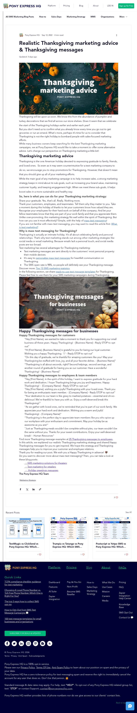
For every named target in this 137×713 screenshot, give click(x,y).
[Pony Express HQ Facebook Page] (7, 643)
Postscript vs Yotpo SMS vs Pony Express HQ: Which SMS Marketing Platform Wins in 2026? (111, 545)
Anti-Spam (22, 656)
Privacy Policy (28, 667)
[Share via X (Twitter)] (27, 489)
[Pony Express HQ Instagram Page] (28, 643)
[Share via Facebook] (20, 489)
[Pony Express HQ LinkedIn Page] (21, 643)
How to (42, 17)
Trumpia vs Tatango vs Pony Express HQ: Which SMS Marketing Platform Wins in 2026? (68, 545)
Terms (7, 656)
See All (129, 512)
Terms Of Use (43, 667)
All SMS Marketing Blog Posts (20, 17)
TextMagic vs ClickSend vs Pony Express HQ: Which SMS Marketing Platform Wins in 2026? (23, 545)
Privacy (14, 656)
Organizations (107, 17)
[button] (25, 633)
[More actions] (116, 35)
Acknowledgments (37, 656)
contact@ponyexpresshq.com (56, 688)
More (122, 17)
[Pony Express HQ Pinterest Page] (35, 643)
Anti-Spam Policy (61, 667)
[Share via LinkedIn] (33, 489)
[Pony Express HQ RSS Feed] (49, 643)
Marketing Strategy (76, 17)
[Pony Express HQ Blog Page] (42, 643)
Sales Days (56, 17)
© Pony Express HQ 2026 (17, 652)
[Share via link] (40, 489)
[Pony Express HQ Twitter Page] (14, 643)
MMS (93, 17)
